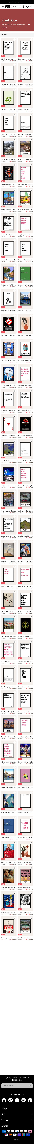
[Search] (19, 6)
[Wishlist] (27, 6)
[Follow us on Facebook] (17, 1100)
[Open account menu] (24, 6)
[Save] (14, 39)
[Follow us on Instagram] (4, 1100)
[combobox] (16, 6)
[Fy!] (7, 6)
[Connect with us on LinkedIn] (23, 1100)
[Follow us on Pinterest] (30, 1100)
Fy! (19, 1140)
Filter (5, 35)
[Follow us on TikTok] (10, 1100)
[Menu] (2, 6)
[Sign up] (30, 1085)
